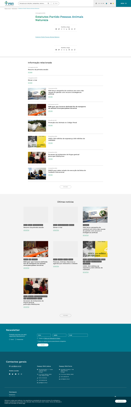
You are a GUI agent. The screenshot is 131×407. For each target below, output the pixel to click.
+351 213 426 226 (43, 377)
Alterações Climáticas (63, 225)
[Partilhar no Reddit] (69, 29)
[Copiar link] (74, 29)
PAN (30, 259)
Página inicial (8, 8)
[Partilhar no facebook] (56, 29)
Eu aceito (120, 401)
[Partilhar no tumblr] (64, 29)
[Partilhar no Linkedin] (66, 29)
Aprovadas (30, 296)
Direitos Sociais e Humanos (94, 259)
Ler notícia (26, 230)
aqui (24, 403)
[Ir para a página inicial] (9, 3)
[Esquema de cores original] (106, 3)
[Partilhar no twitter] (59, 29)
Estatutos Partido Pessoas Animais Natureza (28, 8)
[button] (123, 3)
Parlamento (34, 259)
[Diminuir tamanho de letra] (99, 3)
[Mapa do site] (96, 3)
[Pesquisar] (48, 3)
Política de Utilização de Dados (52, 338)
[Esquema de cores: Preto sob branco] (108, 3)
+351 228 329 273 (65, 376)
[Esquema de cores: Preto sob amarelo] (113, 3)
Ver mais (30, 72)
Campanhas (86, 225)
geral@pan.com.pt (16, 366)
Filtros (56, 3)
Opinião (30, 225)
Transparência (86, 263)
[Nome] (45, 335)
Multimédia (14, 8)
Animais (26, 259)
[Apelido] (60, 335)
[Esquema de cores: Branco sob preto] (111, 3)
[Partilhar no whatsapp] (61, 29)
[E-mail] (78, 335)
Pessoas (71, 259)
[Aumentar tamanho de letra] (103, 3)
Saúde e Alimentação (96, 261)
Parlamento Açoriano (38, 225)
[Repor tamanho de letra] (101, 3)
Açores (25, 225)
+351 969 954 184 (43, 380)
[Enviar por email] (72, 29)
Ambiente (71, 225)
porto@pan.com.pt (65, 379)
